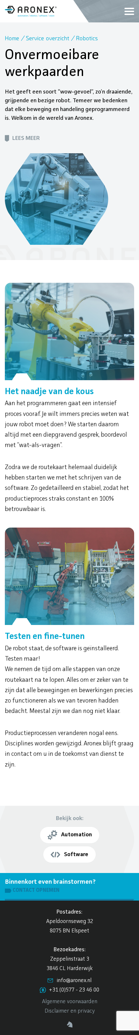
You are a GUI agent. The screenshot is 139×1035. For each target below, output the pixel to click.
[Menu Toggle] (129, 11)
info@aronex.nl (74, 980)
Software (76, 854)
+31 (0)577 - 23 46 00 (74, 990)
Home (12, 38)
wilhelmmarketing (69, 1024)
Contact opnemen (36, 890)
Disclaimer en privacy (70, 1011)
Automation (76, 835)
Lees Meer (26, 138)
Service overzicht (47, 38)
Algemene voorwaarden (69, 1001)
